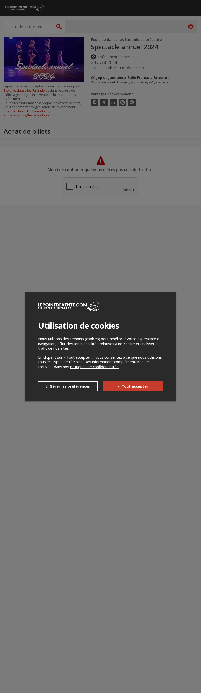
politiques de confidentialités (94, 366)
